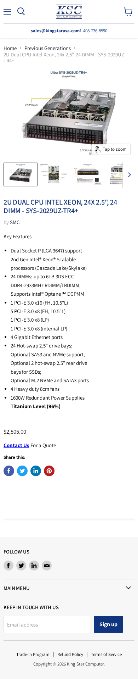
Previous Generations (47, 48)
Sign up (108, 624)
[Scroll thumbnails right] (128, 175)
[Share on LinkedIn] (35, 471)
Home (10, 48)
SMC (15, 222)
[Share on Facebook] (9, 471)
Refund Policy (70, 654)
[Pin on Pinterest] (49, 471)
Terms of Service (106, 654)
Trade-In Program (33, 654)
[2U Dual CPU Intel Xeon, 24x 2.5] (20, 174)
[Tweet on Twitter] (22, 471)
